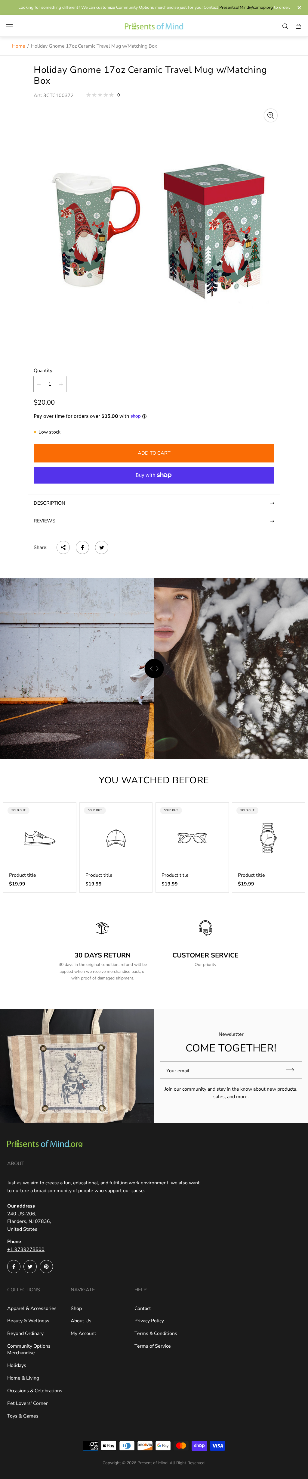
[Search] (285, 26)
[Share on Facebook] (82, 547)
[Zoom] (270, 115)
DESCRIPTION (49, 503)
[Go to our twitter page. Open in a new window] (30, 1266)
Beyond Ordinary (25, 1333)
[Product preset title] (39, 838)
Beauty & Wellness (28, 1321)
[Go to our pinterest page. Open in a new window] (46, 1266)
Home (18, 46)
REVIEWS (44, 521)
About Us (81, 1321)
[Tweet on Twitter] (101, 547)
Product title (22, 875)
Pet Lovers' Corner (27, 1403)
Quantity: (44, 370)
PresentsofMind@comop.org (246, 7)
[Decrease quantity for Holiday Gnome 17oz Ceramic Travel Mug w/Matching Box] (39, 384)
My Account (83, 1333)
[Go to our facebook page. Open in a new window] (13, 1266)
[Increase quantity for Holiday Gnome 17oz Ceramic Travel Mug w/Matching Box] (61, 384)
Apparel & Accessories (32, 1308)
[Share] (63, 547)
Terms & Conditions (155, 1333)
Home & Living (23, 1378)
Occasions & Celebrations (34, 1390)
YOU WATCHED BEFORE (154, 780)
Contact (142, 1308)
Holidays (16, 1365)
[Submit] (292, 1070)
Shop (76, 1308)
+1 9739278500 (26, 1249)
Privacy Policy (149, 1321)
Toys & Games (22, 1416)
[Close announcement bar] (299, 7)
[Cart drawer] (298, 26)
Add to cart (154, 453)
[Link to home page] (44, 1144)
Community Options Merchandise (29, 1349)
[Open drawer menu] (9, 26)
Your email (177, 1070)
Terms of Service (152, 1346)
